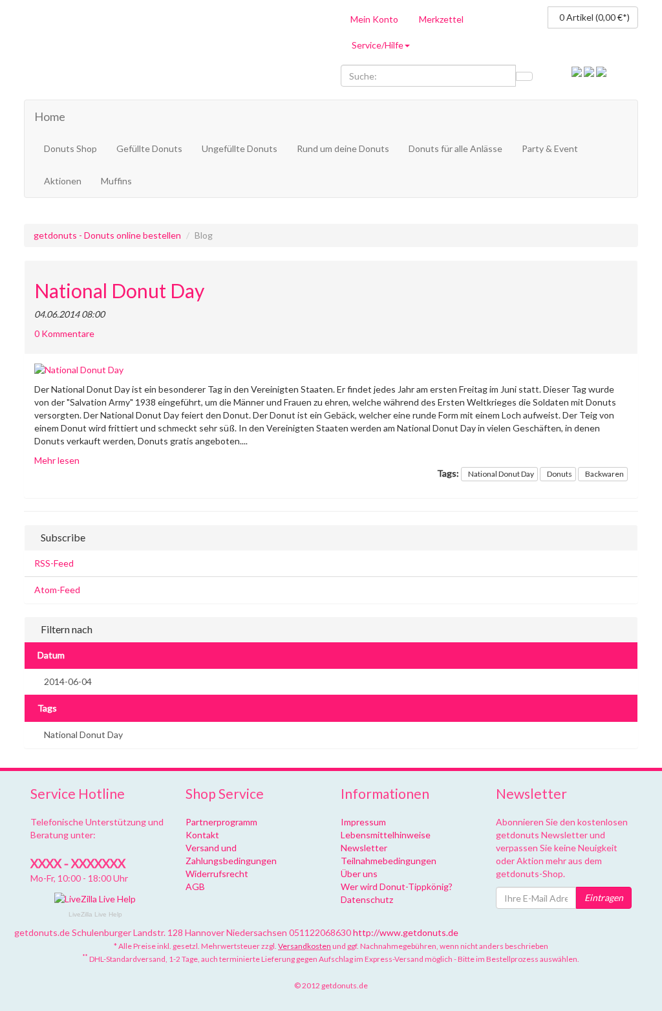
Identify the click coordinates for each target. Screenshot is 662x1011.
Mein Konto (374, 19)
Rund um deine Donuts (343, 148)
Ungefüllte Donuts (239, 148)
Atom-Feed (57, 589)
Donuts (559, 474)
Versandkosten (304, 946)
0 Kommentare (64, 333)
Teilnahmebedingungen (388, 860)
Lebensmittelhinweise (386, 834)
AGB (195, 886)
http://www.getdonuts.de (405, 932)
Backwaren (604, 474)
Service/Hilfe (377, 44)
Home (49, 116)
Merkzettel (441, 19)
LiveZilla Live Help (95, 914)
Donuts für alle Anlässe (455, 148)
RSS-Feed (54, 563)
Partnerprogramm (221, 821)
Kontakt (202, 834)
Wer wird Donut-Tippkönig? (397, 886)
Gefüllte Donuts (149, 148)
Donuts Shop (70, 148)
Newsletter (364, 847)
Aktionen (62, 180)
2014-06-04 (68, 681)
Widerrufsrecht (217, 873)
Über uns (359, 873)
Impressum (363, 821)
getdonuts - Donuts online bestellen (107, 235)
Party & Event (550, 148)
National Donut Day (119, 290)
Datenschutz (367, 899)
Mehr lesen (57, 460)
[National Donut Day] (331, 370)
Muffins (116, 180)
